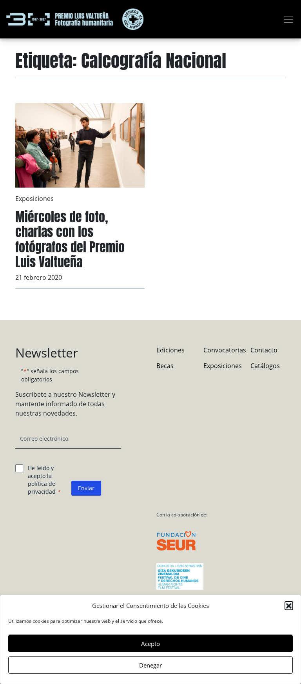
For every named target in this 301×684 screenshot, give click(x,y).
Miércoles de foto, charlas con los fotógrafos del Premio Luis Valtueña (70, 239)
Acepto (150, 644)
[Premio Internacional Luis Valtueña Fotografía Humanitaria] (74, 19)
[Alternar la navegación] (286, 19)
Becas (165, 365)
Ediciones (170, 350)
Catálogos (265, 365)
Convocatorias (224, 350)
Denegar (150, 665)
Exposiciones (34, 198)
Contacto (263, 350)
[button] (289, 605)
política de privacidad (42, 487)
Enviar (86, 488)
